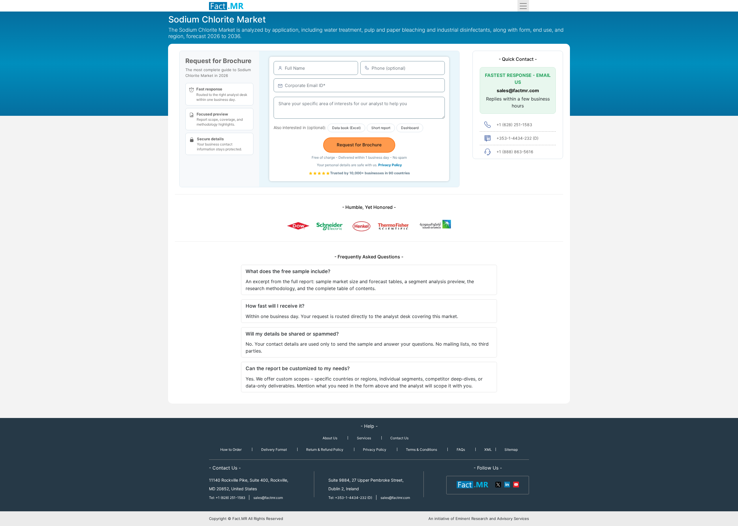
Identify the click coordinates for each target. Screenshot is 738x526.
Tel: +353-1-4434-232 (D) (350, 497)
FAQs (461, 449)
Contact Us (399, 438)
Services (364, 438)
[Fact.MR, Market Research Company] (226, 5)
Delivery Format (274, 449)
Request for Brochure (359, 144)
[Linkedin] (507, 484)
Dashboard (410, 128)
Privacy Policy (390, 165)
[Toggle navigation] (523, 6)
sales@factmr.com (518, 90)
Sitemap (511, 449)
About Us (330, 438)
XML (488, 449)
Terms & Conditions (421, 449)
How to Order (231, 449)
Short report (380, 128)
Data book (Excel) (346, 128)
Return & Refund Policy (324, 449)
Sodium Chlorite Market (217, 19)
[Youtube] (516, 484)
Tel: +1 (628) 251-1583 (227, 497)
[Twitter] (498, 484)
